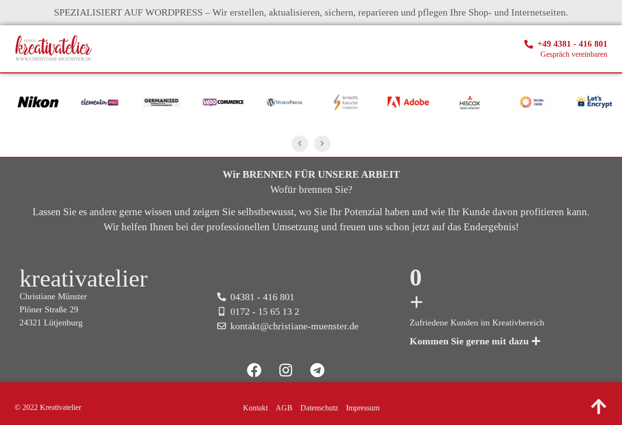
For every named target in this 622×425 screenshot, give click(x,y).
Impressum (363, 408)
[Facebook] (254, 370)
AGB (284, 408)
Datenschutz (319, 408)
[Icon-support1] (348, 370)
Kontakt (255, 408)
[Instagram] (285, 370)
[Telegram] (317, 370)
